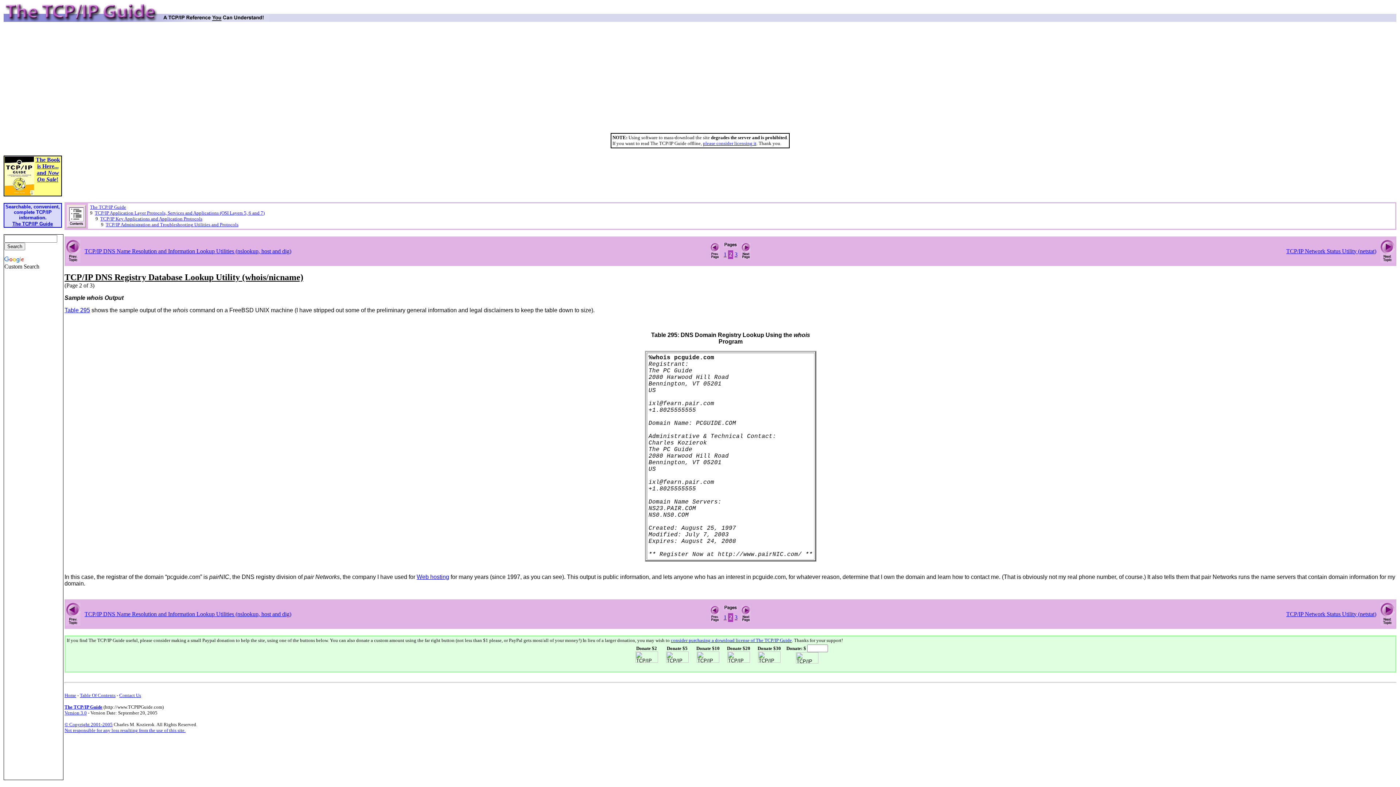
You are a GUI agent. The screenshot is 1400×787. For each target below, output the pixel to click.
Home (70, 695)
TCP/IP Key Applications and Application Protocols (151, 219)
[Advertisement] (700, 80)
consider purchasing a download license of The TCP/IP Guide (731, 640)
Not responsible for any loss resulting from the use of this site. (125, 730)
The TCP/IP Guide (108, 207)
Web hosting (433, 577)
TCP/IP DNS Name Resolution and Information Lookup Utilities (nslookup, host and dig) (188, 251)
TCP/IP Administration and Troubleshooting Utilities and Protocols (172, 224)
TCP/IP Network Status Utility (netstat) (1331, 251)
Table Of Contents (98, 695)
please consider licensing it (730, 143)
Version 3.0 (76, 713)
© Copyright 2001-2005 (89, 724)
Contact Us (130, 695)
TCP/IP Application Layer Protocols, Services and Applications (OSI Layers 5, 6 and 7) (180, 213)
